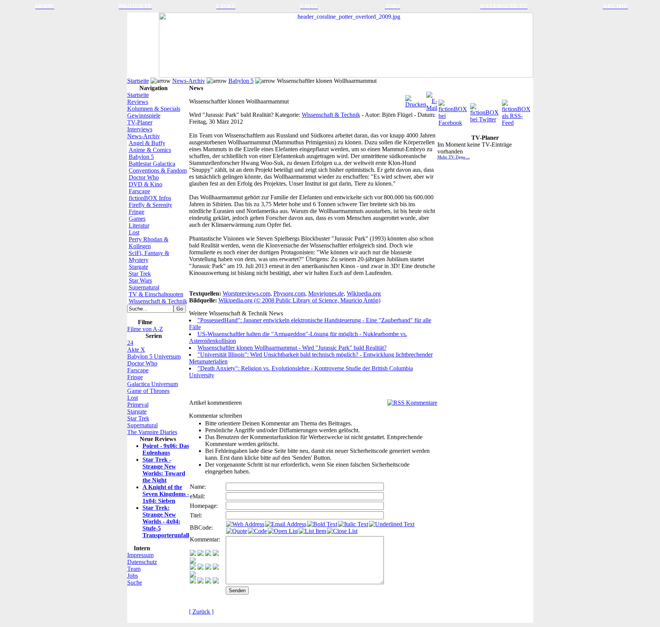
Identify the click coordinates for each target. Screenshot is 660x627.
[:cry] (200, 581)
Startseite (138, 81)
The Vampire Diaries (152, 432)
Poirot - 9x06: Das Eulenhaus (165, 449)
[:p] (193, 561)
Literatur (139, 225)
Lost (134, 232)
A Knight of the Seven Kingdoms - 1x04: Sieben (165, 494)
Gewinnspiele (143, 115)
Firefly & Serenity (150, 205)
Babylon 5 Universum (154, 356)
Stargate (138, 266)
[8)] (216, 554)
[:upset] (208, 567)
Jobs (132, 575)
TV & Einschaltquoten (156, 294)
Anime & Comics (150, 150)
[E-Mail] (431, 99)
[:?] (193, 581)
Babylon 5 (241, 81)
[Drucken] (415, 99)
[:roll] (193, 567)
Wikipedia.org (364, 293)
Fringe (136, 211)
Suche (134, 582)
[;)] (208, 554)
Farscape (139, 191)
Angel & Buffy (147, 143)
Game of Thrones (148, 391)
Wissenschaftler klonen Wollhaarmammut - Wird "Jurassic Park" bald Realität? (292, 347)
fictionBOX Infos (150, 198)
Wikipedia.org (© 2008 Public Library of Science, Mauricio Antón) (299, 300)
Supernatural (144, 287)
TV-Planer (139, 122)
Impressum (140, 555)
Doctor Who (144, 177)
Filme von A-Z (145, 329)
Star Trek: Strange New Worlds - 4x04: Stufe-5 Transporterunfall (165, 521)
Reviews (137, 102)
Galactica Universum (152, 384)
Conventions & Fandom (158, 170)
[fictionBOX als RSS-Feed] (517, 111)
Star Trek (140, 273)
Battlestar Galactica (152, 163)
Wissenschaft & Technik (158, 301)
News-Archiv (188, 81)
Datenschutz (142, 562)
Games (137, 218)
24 (130, 342)
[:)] (193, 554)
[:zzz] (216, 567)
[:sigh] (193, 575)
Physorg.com (289, 293)
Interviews (139, 129)
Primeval (138, 404)
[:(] (208, 581)
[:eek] (200, 567)
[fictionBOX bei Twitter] (485, 111)
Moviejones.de (326, 293)
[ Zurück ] (201, 611)
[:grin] (200, 554)
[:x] (216, 581)
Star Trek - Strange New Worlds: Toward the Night (163, 469)
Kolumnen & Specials (153, 108)
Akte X (136, 349)
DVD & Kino (145, 184)
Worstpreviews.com (246, 293)
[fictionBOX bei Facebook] (453, 111)
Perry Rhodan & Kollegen (148, 242)
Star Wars (140, 280)
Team (134, 569)
